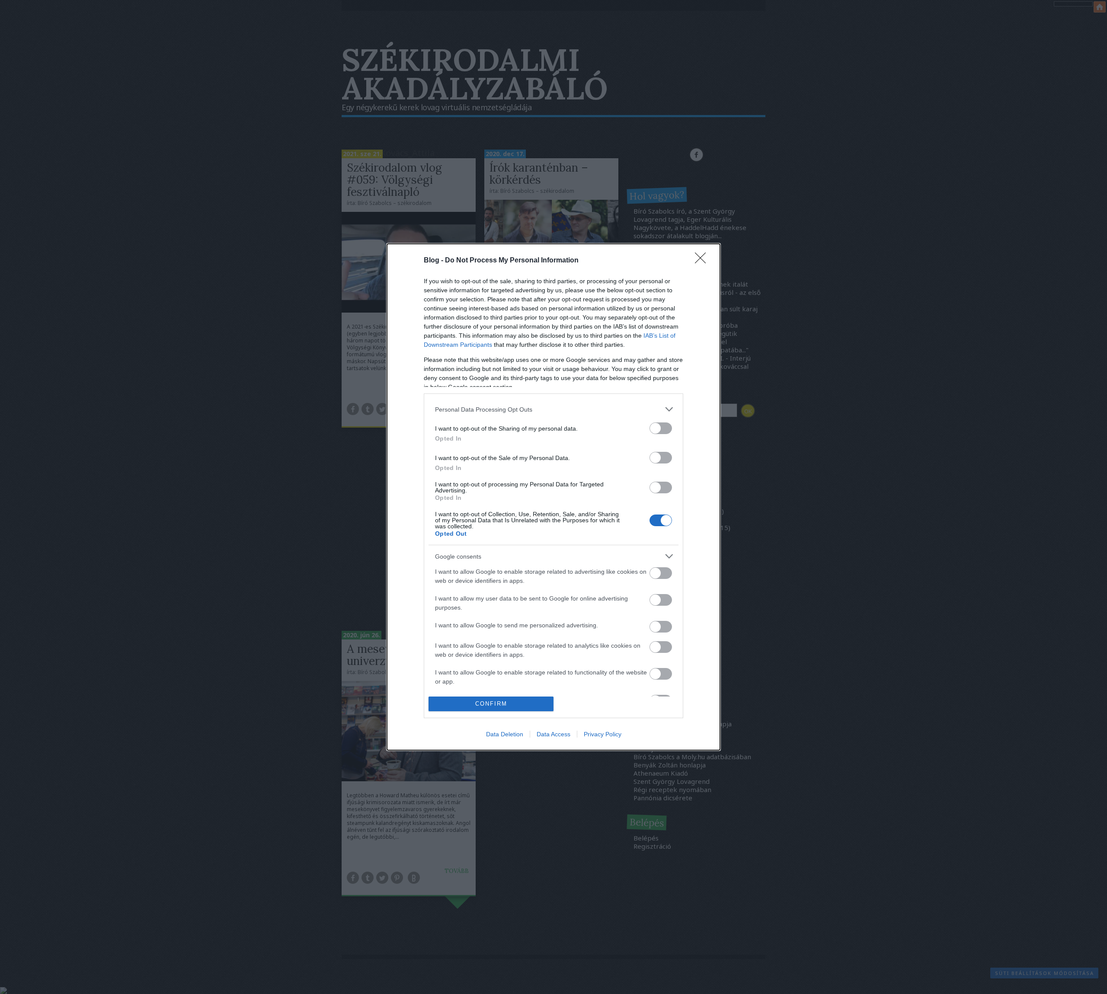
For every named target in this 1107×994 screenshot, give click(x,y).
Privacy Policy (602, 734)
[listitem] (553, 409)
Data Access (553, 734)
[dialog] (553, 497)
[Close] (703, 260)
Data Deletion (504, 734)
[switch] (660, 428)
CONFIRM (491, 703)
